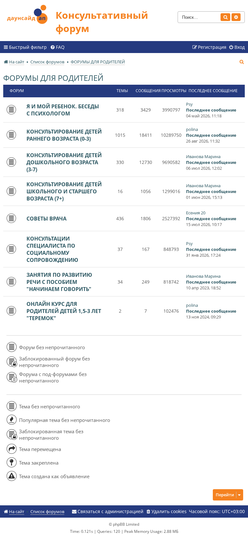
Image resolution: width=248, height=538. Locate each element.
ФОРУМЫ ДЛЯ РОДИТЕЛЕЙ (53, 77)
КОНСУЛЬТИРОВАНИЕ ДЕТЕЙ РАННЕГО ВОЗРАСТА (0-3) (64, 135)
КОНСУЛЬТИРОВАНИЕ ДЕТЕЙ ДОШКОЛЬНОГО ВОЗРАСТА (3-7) (64, 162)
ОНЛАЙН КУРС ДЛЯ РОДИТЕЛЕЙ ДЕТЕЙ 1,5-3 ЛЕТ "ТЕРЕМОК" (63, 311)
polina (192, 129)
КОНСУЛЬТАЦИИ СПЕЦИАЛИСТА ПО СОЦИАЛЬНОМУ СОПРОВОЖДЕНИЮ (52, 249)
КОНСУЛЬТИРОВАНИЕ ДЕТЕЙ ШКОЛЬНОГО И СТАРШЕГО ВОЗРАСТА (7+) (64, 191)
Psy (189, 104)
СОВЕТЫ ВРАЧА (46, 218)
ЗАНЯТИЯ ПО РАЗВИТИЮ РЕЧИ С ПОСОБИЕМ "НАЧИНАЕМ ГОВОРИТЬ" (59, 282)
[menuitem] (57, 47)
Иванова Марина (203, 156)
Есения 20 (195, 213)
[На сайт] (29, 13)
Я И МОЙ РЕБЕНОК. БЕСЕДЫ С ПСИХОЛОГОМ (62, 110)
